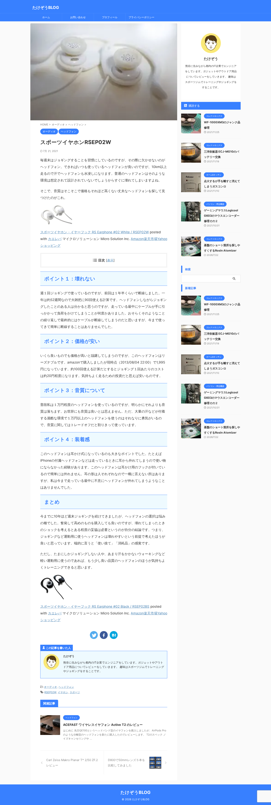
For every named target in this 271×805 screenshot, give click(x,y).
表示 (110, 260)
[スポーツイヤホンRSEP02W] (114, 635)
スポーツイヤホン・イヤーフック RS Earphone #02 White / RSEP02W (94, 232)
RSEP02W (50, 692)
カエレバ (55, 239)
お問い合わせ (78, 17)
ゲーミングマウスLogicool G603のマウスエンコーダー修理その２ (221, 216)
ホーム (46, 17)
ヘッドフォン (66, 686)
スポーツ (75, 692)
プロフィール (109, 17)
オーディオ (50, 686)
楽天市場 (150, 239)
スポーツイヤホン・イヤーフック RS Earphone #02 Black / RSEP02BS (94, 606)
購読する (194, 105)
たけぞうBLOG (45, 7)
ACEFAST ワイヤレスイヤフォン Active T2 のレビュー (103, 725)
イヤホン (63, 692)
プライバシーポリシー (141, 17)
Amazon (137, 239)
